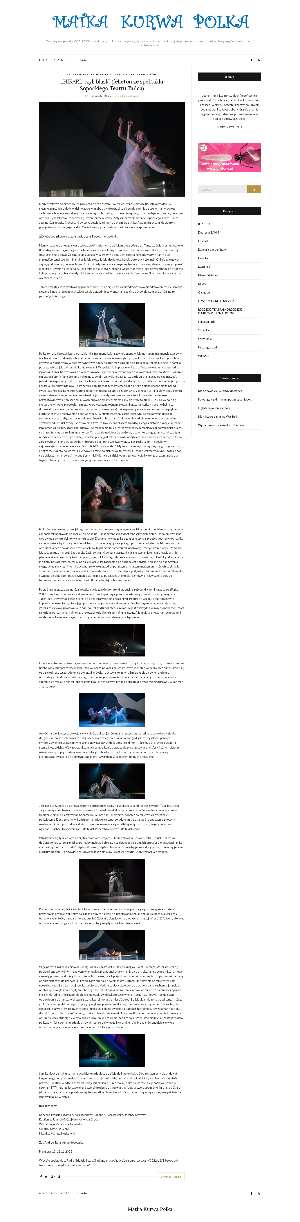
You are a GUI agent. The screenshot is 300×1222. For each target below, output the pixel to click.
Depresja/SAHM (208, 232)
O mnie (81, 59)
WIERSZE (204, 356)
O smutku (204, 292)
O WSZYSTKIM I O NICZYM (216, 301)
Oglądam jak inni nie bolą (214, 408)
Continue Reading (171, 1176)
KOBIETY (204, 266)
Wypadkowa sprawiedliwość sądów (221, 425)
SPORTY (203, 330)
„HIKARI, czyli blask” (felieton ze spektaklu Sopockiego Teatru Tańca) (112, 85)
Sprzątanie (205, 339)
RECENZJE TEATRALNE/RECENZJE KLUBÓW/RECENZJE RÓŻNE (112, 74)
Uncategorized (207, 347)
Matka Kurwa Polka (150, 1209)
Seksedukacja (206, 321)
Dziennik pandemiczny (212, 249)
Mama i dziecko (208, 275)
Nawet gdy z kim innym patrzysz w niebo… (225, 399)
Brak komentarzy (127, 95)
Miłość (202, 284)
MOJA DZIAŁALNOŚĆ (54, 59)
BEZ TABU (204, 224)
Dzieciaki (204, 241)
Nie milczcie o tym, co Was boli (217, 416)
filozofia (203, 258)
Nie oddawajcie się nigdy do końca (220, 391)
